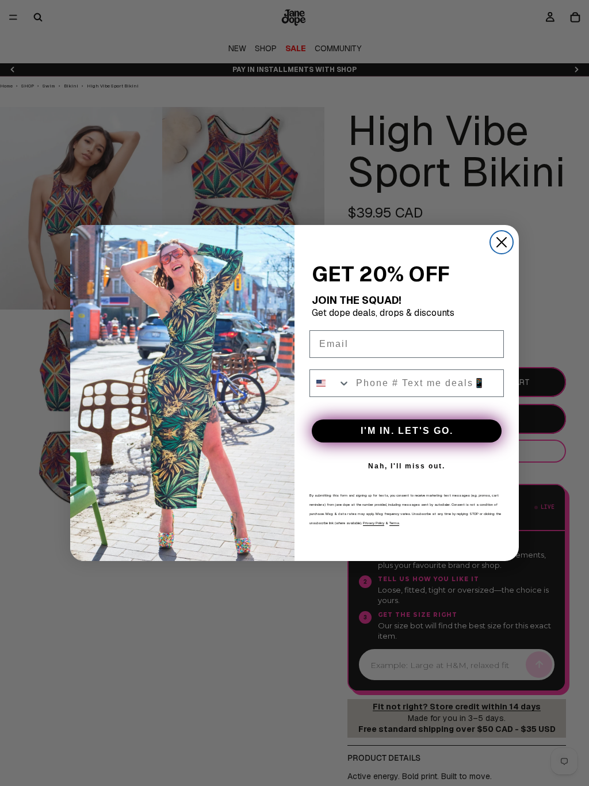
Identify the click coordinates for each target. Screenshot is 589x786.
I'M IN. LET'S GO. (407, 431)
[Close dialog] (501, 242)
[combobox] (330, 383)
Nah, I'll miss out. (406, 466)
